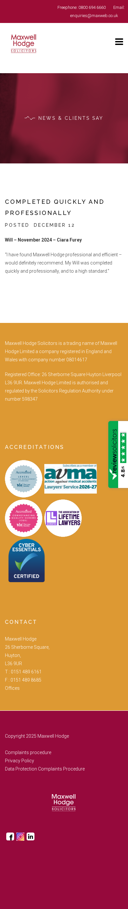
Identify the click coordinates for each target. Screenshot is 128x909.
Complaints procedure (28, 752)
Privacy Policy (19, 760)
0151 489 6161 (26, 671)
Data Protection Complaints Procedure (45, 769)
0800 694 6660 (92, 7)
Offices (12, 688)
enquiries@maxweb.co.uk (94, 15)
